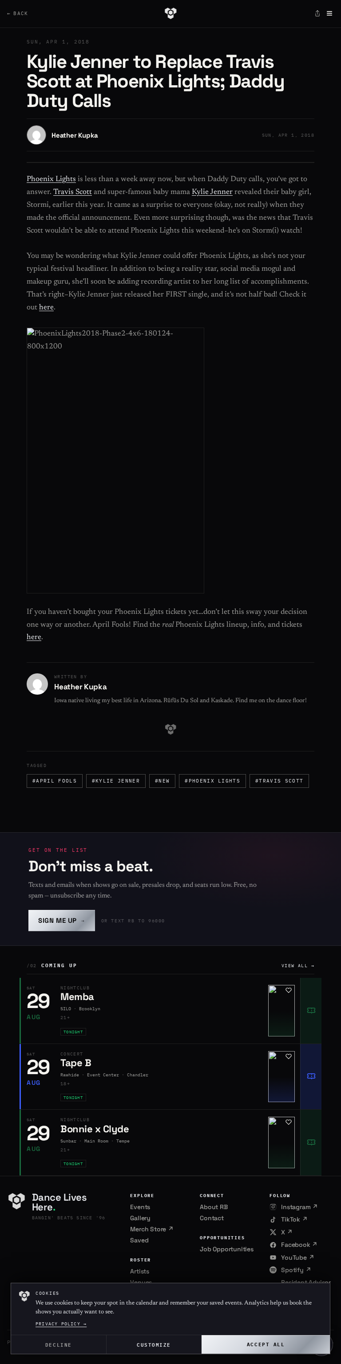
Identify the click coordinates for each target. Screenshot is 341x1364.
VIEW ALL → (298, 966)
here (46, 308)
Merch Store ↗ (151, 1229)
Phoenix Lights (51, 179)
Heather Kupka (75, 135)
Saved (139, 1240)
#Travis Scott (279, 781)
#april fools (54, 781)
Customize (154, 1344)
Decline (58, 1344)
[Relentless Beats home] (170, 13)
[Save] (288, 990)
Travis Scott (72, 192)
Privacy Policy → (61, 1324)
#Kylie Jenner (116, 781)
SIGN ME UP (61, 920)
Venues (141, 1282)
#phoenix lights (212, 781)
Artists (139, 1271)
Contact (212, 1218)
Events (140, 1207)
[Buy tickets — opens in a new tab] (310, 1011)
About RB (213, 1207)
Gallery (140, 1218)
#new (162, 781)
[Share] (317, 13)
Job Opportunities (227, 1249)
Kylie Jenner (212, 192)
